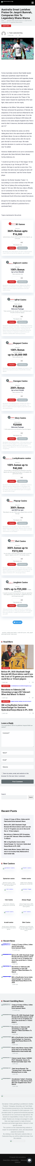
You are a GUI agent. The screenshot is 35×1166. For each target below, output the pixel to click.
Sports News (6, 25)
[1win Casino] (8, 889)
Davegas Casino (20, 381)
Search (3, 794)
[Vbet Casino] (12, 540)
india (28, 632)
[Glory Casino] (12, 417)
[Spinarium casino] (9, 868)
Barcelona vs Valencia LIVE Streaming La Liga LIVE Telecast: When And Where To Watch (15, 692)
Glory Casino (20, 418)
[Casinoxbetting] (7, 2)
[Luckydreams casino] (8, 459)
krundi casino (8, 922)
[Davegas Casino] (10, 382)
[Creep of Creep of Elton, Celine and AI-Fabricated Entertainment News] (6, 945)
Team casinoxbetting (15, 33)
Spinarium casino (9, 878)
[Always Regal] (26, 889)
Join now (18, 622)
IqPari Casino (20, 300)
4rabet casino (26, 878)
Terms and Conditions (26, 1160)
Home (2, 20)
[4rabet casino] (26, 868)
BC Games (20, 224)
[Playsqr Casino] (11, 502)
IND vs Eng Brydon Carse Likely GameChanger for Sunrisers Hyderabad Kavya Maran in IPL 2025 (17, 707)
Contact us (17, 1162)
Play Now (11, 248)
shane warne (14, 634)
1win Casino (9, 900)
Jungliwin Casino (20, 582)
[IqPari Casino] (12, 299)
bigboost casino (20, 263)
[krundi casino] (9, 911)
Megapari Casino (20, 343)
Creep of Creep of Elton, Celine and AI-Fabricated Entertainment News (17, 820)
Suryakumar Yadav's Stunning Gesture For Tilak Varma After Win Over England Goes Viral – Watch (22, 1081)
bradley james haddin (12, 632)
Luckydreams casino (22, 458)
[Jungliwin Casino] (10, 583)
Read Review (22, 248)
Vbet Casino (20, 541)
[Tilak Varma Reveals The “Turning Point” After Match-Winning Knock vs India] (6, 1068)
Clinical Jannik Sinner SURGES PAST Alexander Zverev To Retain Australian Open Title (22, 1060)
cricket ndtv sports (21, 632)
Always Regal (26, 900)
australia (4, 632)
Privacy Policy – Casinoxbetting (11, 1160)
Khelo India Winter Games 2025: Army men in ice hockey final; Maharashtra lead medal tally (16, 852)
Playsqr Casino (20, 501)
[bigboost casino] (10, 263)
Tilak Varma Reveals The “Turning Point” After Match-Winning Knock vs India (21, 1070)
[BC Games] (13, 223)
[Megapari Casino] (10, 344)
